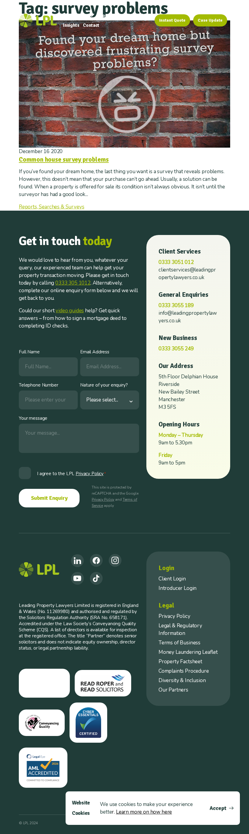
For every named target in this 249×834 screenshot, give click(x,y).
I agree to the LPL (71, 474)
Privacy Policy (103, 499)
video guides (70, 310)
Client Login (172, 578)
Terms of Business (179, 642)
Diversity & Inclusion (182, 680)
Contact (91, 25)
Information (136, 15)
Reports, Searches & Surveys (51, 206)
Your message (33, 418)
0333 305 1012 (72, 282)
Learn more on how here (144, 811)
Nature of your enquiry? (104, 385)
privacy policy (90, 474)
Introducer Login (177, 588)
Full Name (29, 352)
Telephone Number (38, 385)
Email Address (94, 352)
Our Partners (173, 689)
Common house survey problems (64, 159)
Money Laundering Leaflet (188, 652)
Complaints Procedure (184, 671)
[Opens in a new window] (77, 560)
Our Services (76, 15)
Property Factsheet (180, 661)
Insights (71, 25)
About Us (106, 15)
